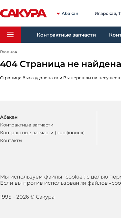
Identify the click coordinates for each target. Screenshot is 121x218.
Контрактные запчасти (66, 35)
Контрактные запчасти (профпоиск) (42, 133)
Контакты (11, 140)
